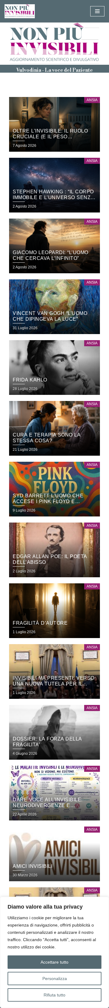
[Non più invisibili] (21, 11)
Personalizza (54, 978)
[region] (54, 952)
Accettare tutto (54, 962)
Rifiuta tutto (54, 994)
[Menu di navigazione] (97, 11)
